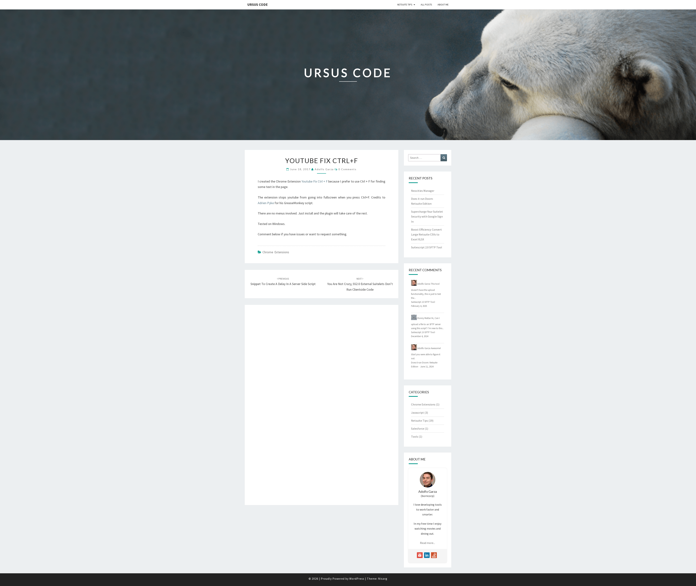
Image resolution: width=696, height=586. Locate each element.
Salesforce (417, 428)
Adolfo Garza (324, 169)
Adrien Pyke (266, 203)
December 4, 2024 (419, 336)
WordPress (356, 578)
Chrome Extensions (275, 252)
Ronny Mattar (424, 317)
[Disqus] (321, 356)
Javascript (417, 412)
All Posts (426, 4)
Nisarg (382, 578)
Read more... (427, 543)
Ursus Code (257, 4)
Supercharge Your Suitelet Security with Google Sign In (427, 216)
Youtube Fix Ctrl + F (314, 181)
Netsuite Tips (404, 4)
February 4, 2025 (419, 306)
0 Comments (347, 169)
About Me (443, 4)
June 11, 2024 (426, 366)
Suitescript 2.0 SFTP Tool (426, 247)
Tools (414, 436)
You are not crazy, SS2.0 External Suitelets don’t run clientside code (360, 284)
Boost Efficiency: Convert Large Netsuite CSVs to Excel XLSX (426, 234)
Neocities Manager (422, 190)
